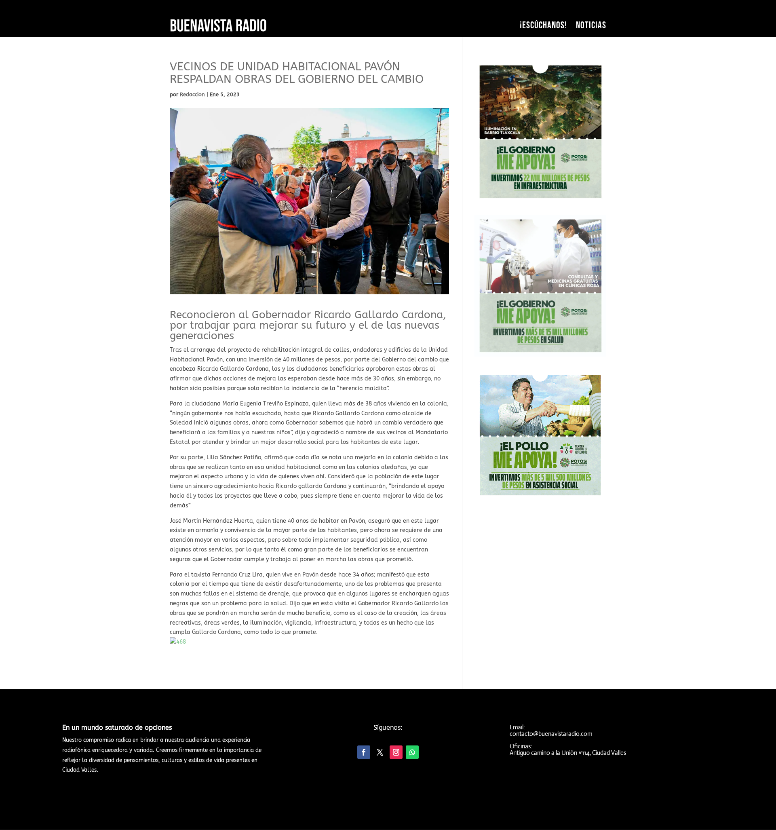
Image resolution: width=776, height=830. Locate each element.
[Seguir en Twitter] (379, 752)
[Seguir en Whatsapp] (412, 752)
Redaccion (192, 94)
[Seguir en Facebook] (363, 752)
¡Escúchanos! (543, 25)
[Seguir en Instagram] (396, 752)
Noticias (591, 25)
